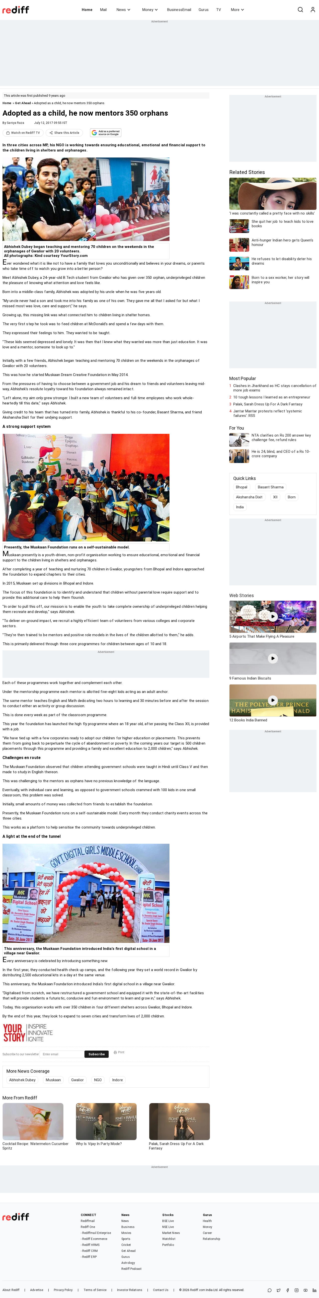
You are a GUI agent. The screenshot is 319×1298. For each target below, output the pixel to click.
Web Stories (241, 595)
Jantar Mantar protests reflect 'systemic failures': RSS (267, 413)
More (235, 9)
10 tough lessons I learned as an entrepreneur (271, 397)
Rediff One (88, 1227)
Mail (103, 9)
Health (207, 1221)
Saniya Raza (15, 123)
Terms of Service (95, 1290)
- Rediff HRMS (90, 1245)
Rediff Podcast (131, 1269)
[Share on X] (279, 1290)
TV (218, 9)
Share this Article (66, 133)
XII (275, 497)
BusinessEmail (179, 9)
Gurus (204, 9)
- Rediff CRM (89, 1251)
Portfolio (168, 1245)
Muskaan (53, 1080)
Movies (126, 1233)
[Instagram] (297, 1290)
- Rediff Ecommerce (94, 1239)
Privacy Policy (63, 1290)
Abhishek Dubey (22, 1080)
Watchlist (168, 1239)
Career (207, 1233)
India (240, 507)
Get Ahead (23, 103)
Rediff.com (197, 1290)
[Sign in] (313, 10)
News (121, 9)
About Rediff (10, 1290)
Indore (117, 1080)
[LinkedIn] (315, 1290)
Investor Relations (129, 1290)
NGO (98, 1080)
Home (87, 9)
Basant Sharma (271, 487)
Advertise (36, 1290)
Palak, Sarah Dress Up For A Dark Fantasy (267, 404)
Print (121, 1052)
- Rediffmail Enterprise (96, 1233)
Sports (125, 1239)
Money (147, 9)
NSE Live (168, 1227)
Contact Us (160, 1290)
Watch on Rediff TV (25, 133)
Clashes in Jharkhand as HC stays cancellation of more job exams (275, 387)
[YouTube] (306, 1290)
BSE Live (168, 1221)
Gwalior (77, 1080)
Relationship (211, 1239)
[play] (273, 617)
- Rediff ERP (89, 1257)
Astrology (128, 1263)
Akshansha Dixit (249, 497)
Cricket (126, 1245)
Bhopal (241, 487)
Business (128, 1227)
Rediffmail (88, 1221)
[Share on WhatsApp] (270, 1290)
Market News (171, 1233)
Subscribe (96, 1054)
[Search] (300, 10)
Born (292, 497)
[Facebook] (288, 1290)
